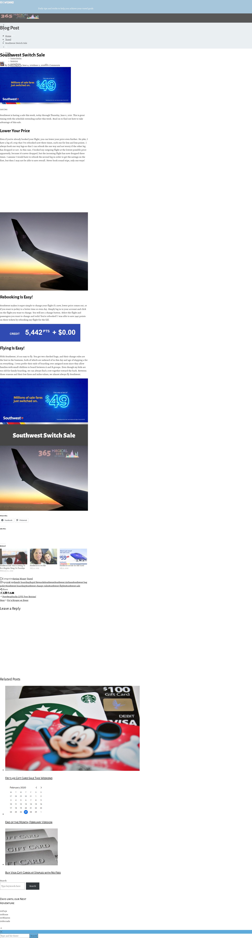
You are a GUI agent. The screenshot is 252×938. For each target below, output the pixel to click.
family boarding (22, 582)
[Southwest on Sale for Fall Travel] (73, 556)
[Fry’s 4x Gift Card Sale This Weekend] (72, 770)
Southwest (49, 582)
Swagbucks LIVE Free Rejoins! (19, 596)
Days (5, 911)
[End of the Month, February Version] (26, 814)
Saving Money (19, 578)
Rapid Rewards (37, 582)
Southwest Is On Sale (38, 565)
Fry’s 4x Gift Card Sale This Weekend (28, 778)
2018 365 (10, 582)
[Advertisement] (44, 187)
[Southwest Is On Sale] (43, 556)
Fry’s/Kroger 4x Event (14, 600)
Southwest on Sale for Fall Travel (72, 565)
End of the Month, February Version (28, 822)
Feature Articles (16, 58)
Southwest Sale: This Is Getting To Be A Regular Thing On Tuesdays (12, 566)
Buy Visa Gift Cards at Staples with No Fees (33, 872)
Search (3, 880)
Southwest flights (57, 585)
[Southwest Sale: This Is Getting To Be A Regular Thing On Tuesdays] (13, 556)
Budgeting (14, 61)
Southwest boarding (16, 585)
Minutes (6, 917)
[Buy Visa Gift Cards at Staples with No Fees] (31, 864)
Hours (5, 914)
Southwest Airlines (63, 582)
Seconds (6, 921)
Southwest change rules (37, 585)
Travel (30, 578)
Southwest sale (73, 585)
